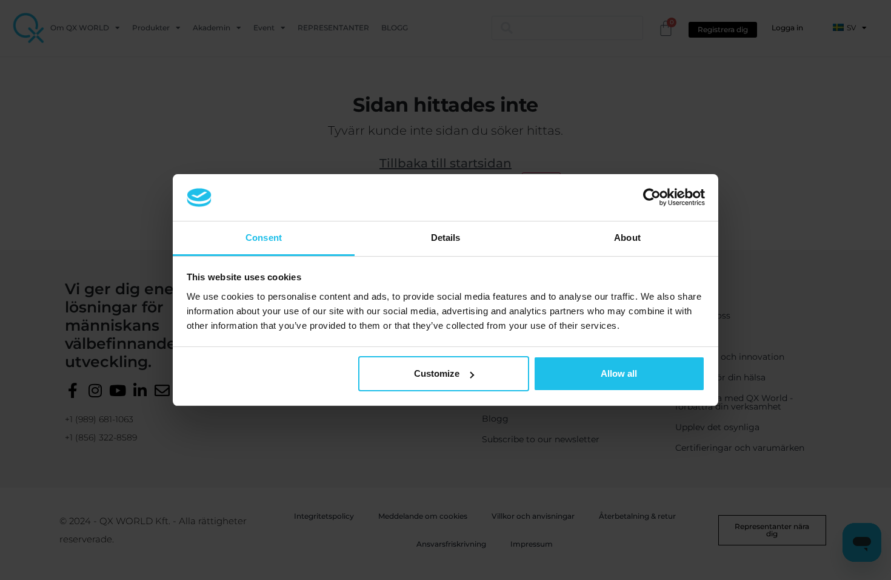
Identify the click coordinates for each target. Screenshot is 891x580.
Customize (436, 373)
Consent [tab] (263, 237)
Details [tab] (446, 237)
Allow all (619, 373)
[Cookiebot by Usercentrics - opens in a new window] (652, 197)
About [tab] (627, 237)
